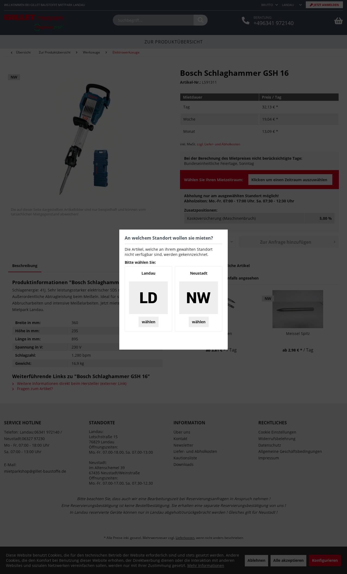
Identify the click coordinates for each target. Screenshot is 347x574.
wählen (148, 321)
